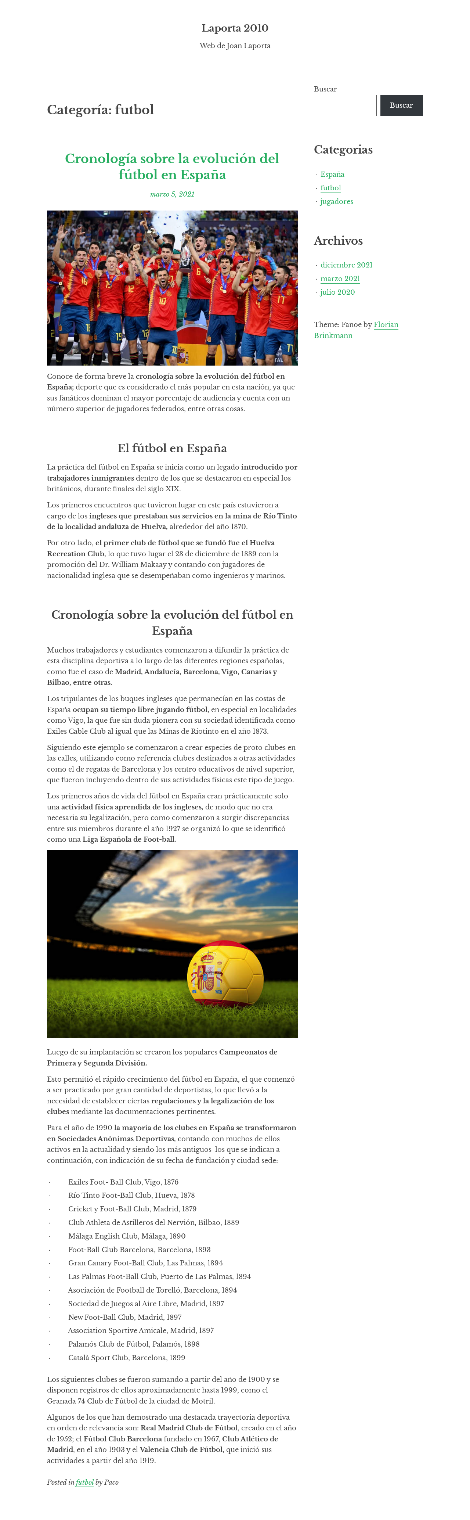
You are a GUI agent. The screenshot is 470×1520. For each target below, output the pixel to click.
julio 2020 (338, 292)
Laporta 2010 (235, 28)
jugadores (337, 201)
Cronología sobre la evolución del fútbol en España (172, 167)
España (332, 174)
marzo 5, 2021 (172, 194)
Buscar (325, 89)
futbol (85, 1482)
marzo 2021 (340, 278)
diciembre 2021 (347, 265)
